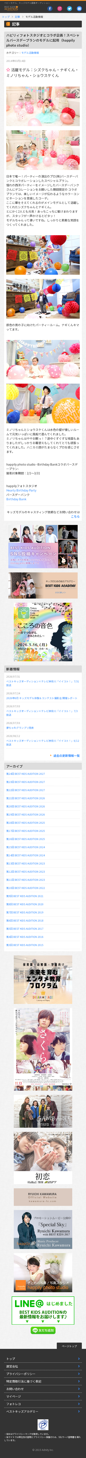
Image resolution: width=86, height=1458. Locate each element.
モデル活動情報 (30, 52)
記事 (17, 16)
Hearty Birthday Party (21, 490)
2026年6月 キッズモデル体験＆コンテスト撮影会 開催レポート (41, 698)
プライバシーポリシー (20, 1374)
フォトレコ (13, 1404)
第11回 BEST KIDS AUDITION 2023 (25, 879)
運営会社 (12, 1366)
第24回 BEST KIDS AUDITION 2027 (25, 773)
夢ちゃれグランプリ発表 (20, 727)
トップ (6, 16)
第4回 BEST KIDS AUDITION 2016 (24, 936)
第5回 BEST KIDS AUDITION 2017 (24, 928)
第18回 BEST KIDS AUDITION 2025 (25, 822)
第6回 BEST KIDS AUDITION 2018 (24, 920)
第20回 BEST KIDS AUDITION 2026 (25, 806)
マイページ (13, 1396)
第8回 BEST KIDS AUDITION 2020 (24, 904)
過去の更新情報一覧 (66, 755)
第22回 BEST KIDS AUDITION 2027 (25, 790)
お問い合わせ (15, 1389)
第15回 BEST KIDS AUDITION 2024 (25, 847)
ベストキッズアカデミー (22, 1411)
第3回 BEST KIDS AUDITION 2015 (24, 945)
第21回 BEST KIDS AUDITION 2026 (25, 798)
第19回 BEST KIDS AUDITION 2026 (25, 814)
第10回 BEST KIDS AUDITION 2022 (25, 888)
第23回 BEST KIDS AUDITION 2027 (25, 782)
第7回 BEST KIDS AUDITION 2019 (24, 912)
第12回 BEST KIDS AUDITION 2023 (25, 871)
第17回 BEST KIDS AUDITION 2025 (25, 830)
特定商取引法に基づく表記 (23, 1381)
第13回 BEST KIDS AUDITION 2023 (25, 863)
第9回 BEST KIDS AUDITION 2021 (24, 896)
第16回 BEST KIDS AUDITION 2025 (25, 839)
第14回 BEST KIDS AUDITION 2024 (25, 855)
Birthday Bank (16, 499)
